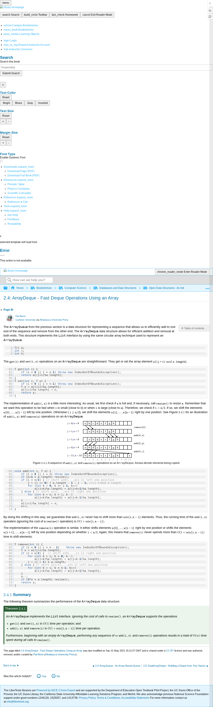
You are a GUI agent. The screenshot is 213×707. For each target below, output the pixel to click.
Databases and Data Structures (118, 288)
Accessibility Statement (135, 697)
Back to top (9, 665)
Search (9, 280)
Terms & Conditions (108, 697)
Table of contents (194, 328)
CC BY (170, 650)
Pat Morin (20, 316)
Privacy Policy (87, 697)
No (58, 676)
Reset (5, 97)
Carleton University (25, 320)
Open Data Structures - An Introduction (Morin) (176, 288)
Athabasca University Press (54, 320)
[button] (13, 219)
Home (20, 288)
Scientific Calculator (19, 193)
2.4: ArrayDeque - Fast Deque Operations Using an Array (51, 650)
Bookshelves (44, 288)
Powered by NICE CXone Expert (56, 690)
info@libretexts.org (17, 701)
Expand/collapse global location (208, 287)
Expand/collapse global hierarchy (7, 288)
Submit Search (11, 73)
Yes (44, 676)
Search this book (10, 61)
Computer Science (75, 288)
